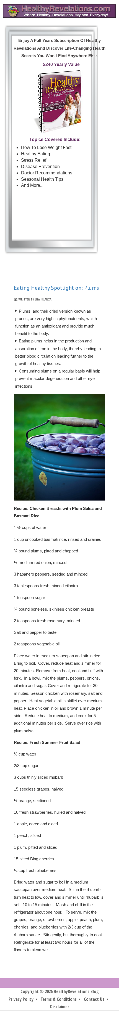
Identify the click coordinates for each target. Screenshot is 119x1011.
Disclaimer (59, 1007)
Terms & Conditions (59, 999)
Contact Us (94, 999)
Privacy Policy (21, 999)
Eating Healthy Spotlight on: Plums (56, 287)
